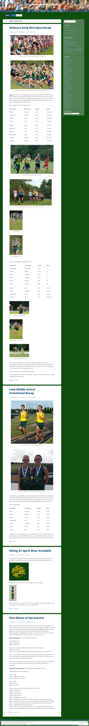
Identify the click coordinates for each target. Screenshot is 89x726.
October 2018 (67, 76)
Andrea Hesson (72, 28)
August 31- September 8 (69, 53)
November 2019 (67, 68)
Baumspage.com (24, 671)
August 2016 (67, 98)
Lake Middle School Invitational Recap (22, 391)
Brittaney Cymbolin (73, 30)
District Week (67, 40)
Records (42, 10)
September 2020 (67, 60)
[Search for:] (70, 21)
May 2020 (66, 66)
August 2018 (67, 79)
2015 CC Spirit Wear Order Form (25, 603)
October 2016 (67, 96)
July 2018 (66, 81)
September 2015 (67, 104)
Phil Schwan (22, 32)
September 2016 (67, 97)
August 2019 (67, 72)
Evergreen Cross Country (44, 4)
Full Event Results (14, 371)
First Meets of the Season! (26, 618)
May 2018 (66, 82)
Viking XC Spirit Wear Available (30, 550)
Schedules (54, 10)
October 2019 (67, 69)
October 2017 (67, 87)
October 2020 (67, 59)
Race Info (32, 622)
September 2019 (67, 71)
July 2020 (66, 63)
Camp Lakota (12, 681)
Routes (48, 10)
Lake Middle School (14, 641)
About (33, 10)
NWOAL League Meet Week (70, 41)
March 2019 (66, 75)
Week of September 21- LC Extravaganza (73, 49)
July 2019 (66, 73)
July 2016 (66, 100)
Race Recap (32, 32)
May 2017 (66, 93)
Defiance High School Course (16, 676)
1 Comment (13, 541)
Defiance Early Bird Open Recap (30, 28)
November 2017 (67, 85)
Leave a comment (15, 380)
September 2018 (67, 78)
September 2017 (67, 88)
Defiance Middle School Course (17, 678)
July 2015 (66, 107)
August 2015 (67, 106)
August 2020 (67, 62)
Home (28, 10)
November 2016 (67, 94)
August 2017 (67, 90)
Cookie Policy (24, 723)
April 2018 (66, 84)
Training (60, 10)
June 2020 (66, 65)
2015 (13, 15)
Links (38, 10)
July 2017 (66, 91)
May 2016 (66, 101)
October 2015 (67, 103)
